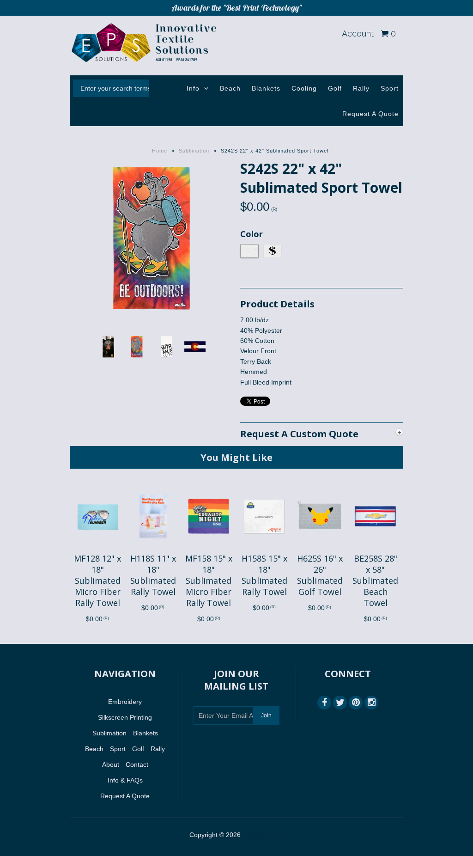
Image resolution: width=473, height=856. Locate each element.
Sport (390, 88)
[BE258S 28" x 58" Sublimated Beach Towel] (375, 547)
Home (159, 150)
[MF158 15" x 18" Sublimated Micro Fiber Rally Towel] (208, 547)
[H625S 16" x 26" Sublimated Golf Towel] (320, 547)
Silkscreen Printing (125, 717)
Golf (335, 88)
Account (358, 33)
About (110, 764)
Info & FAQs (125, 780)
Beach (230, 88)
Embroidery (125, 701)
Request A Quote (370, 113)
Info (193, 88)
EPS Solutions (263, 834)
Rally (361, 88)
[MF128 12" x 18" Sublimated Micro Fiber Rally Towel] (97, 547)
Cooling (304, 88)
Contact (137, 764)
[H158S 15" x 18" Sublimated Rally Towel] (264, 547)
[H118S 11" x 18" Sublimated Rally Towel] (153, 547)
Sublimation (194, 150)
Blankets (266, 88)
